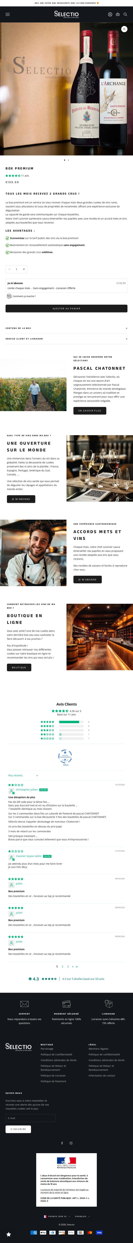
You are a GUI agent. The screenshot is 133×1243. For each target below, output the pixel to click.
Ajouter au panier (66, 308)
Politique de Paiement (53, 1081)
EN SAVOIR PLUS (89, 410)
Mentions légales (98, 1048)
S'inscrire (18, 1129)
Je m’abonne (21, 499)
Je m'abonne (15, 283)
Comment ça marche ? (24, 296)
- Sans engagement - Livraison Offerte (53, 288)
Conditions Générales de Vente (59, 1060)
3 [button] (68, 966)
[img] (15, 785)
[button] (13, 175)
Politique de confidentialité (104, 1054)
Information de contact (102, 1075)
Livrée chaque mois (19, 288)
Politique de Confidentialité (56, 1054)
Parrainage (47, 1048)
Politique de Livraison (53, 1075)
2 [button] (62, 966)
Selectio (70, 1224)
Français (80, 1216)
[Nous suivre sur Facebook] (62, 1143)
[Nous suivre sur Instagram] (71, 1143)
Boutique (19, 667)
